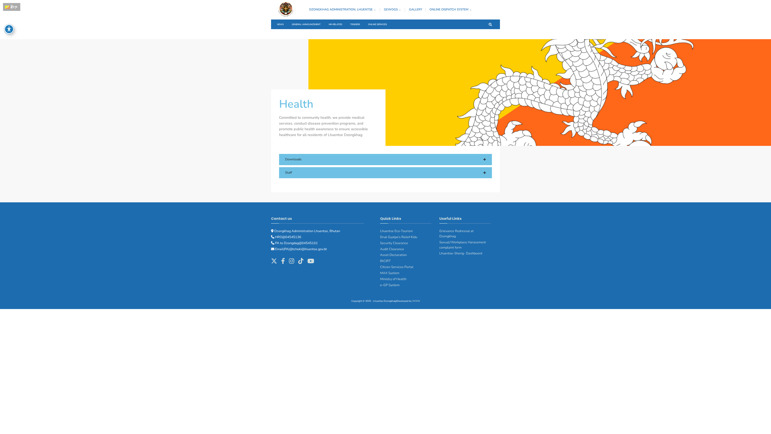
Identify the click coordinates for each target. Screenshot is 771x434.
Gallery (415, 9)
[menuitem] (344, 9)
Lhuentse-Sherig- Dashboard (460, 253)
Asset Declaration (393, 255)
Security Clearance (394, 243)
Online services (377, 24)
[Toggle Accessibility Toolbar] (9, 29)
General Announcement (306, 24)
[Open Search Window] (490, 24)
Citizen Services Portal (396, 267)
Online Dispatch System (448, 9)
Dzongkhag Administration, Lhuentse (341, 9)
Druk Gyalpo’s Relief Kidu (398, 237)
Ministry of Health (393, 279)
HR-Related (335, 24)
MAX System (389, 273)
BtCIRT (385, 261)
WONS (416, 301)
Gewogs (391, 9)
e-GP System (390, 285)
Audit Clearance (392, 249)
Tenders (355, 24)
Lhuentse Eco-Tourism (396, 231)
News (280, 24)
